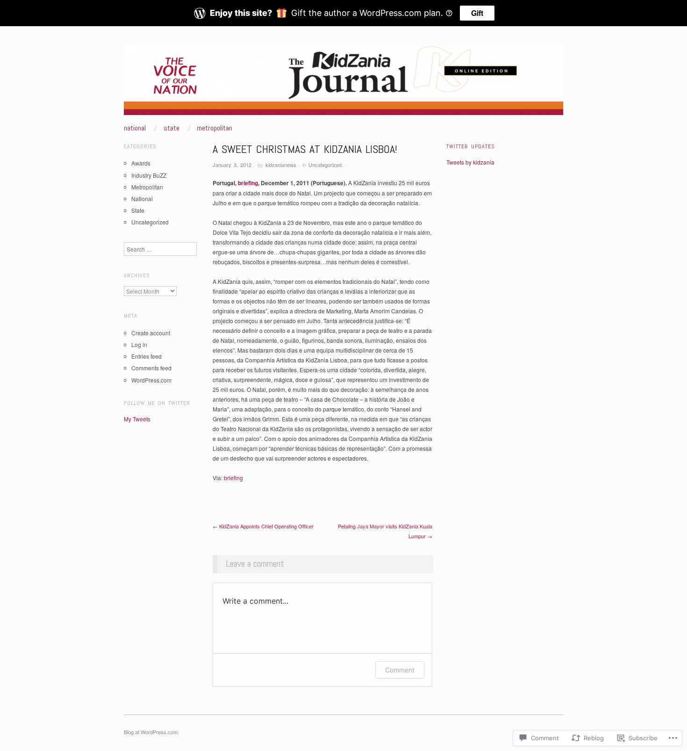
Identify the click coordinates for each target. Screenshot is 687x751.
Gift (477, 12)
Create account (150, 333)
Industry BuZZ (148, 175)
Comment (400, 670)
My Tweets (137, 419)
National (135, 128)
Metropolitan (214, 128)
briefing (248, 183)
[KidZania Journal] (343, 83)
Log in (139, 344)
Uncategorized (325, 164)
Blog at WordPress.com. (151, 732)
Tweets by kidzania (470, 162)
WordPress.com (151, 380)
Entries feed (146, 356)
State (171, 128)
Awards (140, 163)
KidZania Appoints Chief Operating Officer (263, 526)
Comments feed (151, 368)
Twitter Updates (470, 146)
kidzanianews (280, 164)
